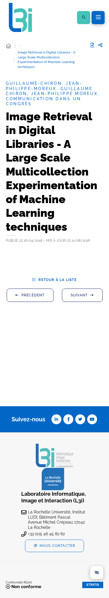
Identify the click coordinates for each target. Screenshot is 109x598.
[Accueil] (8, 46)
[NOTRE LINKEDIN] (56, 419)
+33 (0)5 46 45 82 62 (46, 533)
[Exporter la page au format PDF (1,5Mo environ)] (92, 45)
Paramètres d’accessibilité (96, 572)
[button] (83, 17)
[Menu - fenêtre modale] (98, 17)
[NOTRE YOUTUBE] (92, 419)
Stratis (92, 585)
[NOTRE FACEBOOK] (68, 419)
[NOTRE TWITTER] (80, 419)
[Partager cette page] (100, 45)
